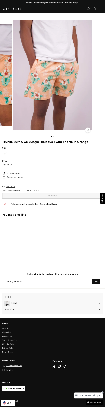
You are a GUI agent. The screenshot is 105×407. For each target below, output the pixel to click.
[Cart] (94, 9)
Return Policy (8, 352)
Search (5, 328)
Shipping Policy (8, 344)
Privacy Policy (8, 348)
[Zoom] (87, 130)
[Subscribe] (96, 281)
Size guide (6, 332)
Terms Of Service (9, 340)
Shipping (16, 190)
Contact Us (7, 336)
